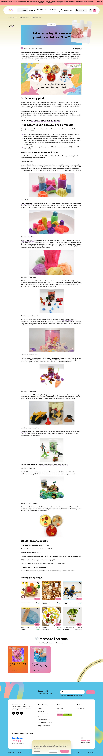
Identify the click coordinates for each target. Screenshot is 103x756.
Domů (9, 17)
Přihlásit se (91, 692)
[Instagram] (17, 713)
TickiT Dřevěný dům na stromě (68, 628)
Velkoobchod (80, 708)
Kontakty (40, 708)
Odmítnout (53, 751)
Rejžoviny (14, 17)
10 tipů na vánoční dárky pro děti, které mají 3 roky (53, 464)
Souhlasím (65, 751)
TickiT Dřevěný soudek (67, 602)
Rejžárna (66, 10)
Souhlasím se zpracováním (71, 695)
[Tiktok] (21, 713)
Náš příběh (61, 10)
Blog (71, 10)
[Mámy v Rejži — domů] (11, 10)
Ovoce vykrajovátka (26, 602)
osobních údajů (78, 695)
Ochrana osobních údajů (45, 722)
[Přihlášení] (90, 10)
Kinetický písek (51, 24)
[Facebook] (13, 713)
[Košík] (94, 10)
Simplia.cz (92, 752)
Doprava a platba (43, 716)
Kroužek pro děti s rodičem (42, 10)
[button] (38, 583)
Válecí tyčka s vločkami (25, 628)
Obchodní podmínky (43, 719)
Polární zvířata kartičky (46, 602)
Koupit (37, 598)
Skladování (41, 711)
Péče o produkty (42, 714)
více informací (37, 751)
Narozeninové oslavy (53, 10)
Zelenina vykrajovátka (45, 628)
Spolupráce (32, 10)
